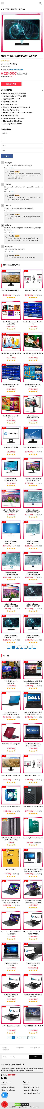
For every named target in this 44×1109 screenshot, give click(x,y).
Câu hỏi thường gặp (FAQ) (32, 1093)
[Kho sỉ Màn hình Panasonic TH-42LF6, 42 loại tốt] (11, 341)
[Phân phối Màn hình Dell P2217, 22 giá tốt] (33, 279)
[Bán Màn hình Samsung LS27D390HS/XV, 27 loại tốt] (11, 623)
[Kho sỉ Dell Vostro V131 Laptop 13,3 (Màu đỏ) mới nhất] (11, 732)
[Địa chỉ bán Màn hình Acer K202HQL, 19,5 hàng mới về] (11, 279)
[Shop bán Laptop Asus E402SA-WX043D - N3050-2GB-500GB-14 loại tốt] (11, 889)
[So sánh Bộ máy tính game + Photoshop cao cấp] (11, 669)
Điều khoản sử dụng (8, 1087)
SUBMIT (35, 1057)
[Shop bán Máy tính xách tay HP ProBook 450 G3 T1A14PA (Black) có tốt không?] (33, 920)
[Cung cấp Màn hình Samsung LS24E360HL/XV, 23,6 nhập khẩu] (11, 561)
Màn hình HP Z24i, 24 (11, 447)
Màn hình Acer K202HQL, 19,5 (11, 290)
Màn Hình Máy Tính (16, 70)
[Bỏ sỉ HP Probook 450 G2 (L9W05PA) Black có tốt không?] (11, 1014)
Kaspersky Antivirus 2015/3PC (33, 838)
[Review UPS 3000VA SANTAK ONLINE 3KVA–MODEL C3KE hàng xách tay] (11, 826)
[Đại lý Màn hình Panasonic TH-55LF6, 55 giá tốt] (33, 341)
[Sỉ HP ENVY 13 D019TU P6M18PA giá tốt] (33, 1014)
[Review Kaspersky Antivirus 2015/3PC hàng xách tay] (33, 826)
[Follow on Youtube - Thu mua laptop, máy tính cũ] (5, 1078)
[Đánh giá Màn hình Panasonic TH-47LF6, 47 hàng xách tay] (33, 310)
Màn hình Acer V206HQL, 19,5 (33, 447)
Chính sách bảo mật (8, 1090)
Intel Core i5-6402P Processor (11, 806)
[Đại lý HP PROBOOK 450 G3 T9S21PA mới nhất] (11, 983)
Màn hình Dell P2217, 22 (33, 290)
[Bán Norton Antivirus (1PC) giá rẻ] (11, 857)
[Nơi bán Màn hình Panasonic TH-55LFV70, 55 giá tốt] (11, 310)
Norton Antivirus (11, 869)
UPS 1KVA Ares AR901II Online (33, 806)
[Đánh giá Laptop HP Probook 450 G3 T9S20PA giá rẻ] (33, 983)
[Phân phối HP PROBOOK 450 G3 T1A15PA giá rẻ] (33, 951)
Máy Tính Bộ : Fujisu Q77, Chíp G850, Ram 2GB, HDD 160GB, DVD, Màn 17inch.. (33, 871)
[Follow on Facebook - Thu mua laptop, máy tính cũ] (2, 1078)
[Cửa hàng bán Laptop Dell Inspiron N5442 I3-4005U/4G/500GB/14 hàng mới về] (33, 669)
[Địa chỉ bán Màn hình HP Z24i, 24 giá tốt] (11, 435)
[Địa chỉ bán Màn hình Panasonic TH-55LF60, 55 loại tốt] (11, 404)
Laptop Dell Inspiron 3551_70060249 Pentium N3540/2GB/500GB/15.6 (11, 714)
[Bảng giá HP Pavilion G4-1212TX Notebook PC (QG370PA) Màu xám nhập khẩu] (33, 732)
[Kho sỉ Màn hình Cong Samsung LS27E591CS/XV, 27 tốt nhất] (11, 498)
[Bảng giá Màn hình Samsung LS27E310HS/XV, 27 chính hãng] (11, 529)
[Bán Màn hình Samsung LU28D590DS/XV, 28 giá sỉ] (11, 467)
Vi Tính (6, 656)
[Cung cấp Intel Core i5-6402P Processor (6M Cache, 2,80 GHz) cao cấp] (11, 795)
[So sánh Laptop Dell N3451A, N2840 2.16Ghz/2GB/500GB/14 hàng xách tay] (33, 701)
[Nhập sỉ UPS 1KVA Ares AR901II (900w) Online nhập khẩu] (33, 795)
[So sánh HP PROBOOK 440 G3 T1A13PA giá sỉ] (11, 951)
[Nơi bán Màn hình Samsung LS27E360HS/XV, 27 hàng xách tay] (33, 529)
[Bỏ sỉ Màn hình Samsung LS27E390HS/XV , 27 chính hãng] (33, 498)
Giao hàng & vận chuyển (31, 1087)
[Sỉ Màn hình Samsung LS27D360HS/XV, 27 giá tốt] (33, 592)
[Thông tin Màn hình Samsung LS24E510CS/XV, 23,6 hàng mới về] (11, 592)
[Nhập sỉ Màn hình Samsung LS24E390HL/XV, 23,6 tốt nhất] (33, 561)
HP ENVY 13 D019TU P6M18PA (33, 1026)
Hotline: (9, 1075)
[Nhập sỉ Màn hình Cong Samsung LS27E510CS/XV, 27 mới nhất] (33, 467)
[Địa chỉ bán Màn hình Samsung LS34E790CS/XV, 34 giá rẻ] (33, 404)
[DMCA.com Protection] (22, 1104)
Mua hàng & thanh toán (31, 1090)
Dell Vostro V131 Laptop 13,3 (11, 744)
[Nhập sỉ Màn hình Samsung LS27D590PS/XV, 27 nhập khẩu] (33, 623)
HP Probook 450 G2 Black (11, 1026)
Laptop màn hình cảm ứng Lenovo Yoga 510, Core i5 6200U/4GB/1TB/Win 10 (33, 902)
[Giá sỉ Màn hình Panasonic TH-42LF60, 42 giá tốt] (11, 373)
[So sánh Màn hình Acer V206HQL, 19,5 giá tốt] (33, 435)
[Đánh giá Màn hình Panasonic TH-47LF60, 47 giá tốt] (33, 373)
